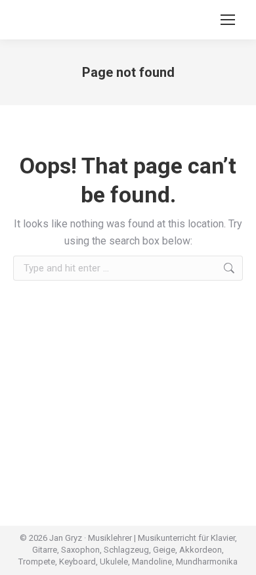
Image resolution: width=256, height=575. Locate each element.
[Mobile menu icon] (228, 20)
